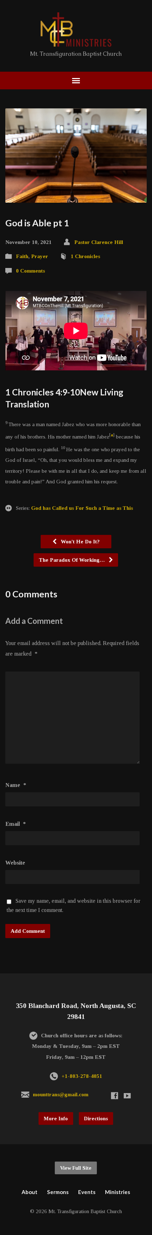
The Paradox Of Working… (72, 560)
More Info (56, 1118)
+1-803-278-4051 (82, 1076)
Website (15, 863)
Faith (22, 256)
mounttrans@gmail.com (60, 1094)
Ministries (117, 1192)
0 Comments (30, 271)
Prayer (39, 256)
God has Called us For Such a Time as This (82, 508)
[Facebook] (114, 1095)
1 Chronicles (85, 256)
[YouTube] (127, 1095)
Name (15, 785)
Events (86, 1192)
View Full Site (76, 1168)
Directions (96, 1118)
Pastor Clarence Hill (98, 242)
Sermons (58, 1192)
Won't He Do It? (79, 541)
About (29, 1192)
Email (15, 824)
